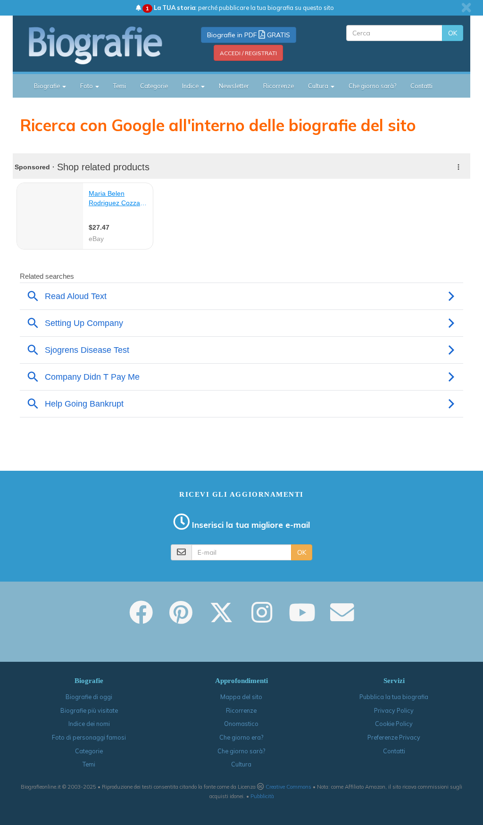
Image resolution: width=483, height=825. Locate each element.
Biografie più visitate (89, 710)
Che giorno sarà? (372, 86)
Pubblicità (262, 796)
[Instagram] (261, 619)
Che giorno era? (241, 737)
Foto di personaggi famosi (89, 737)
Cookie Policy (394, 723)
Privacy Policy (394, 710)
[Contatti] (342, 619)
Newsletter (234, 86)
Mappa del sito (241, 696)
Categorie (154, 86)
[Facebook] (141, 619)
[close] (466, 7)
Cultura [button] (319, 86)
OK (452, 33)
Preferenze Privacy (393, 737)
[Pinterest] (180, 619)
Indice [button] (191, 86)
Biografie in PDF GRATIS (248, 35)
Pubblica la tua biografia (393, 696)
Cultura (241, 764)
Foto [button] (87, 86)
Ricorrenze (278, 86)
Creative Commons (288, 786)
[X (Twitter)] (221, 619)
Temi (119, 86)
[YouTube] (302, 619)
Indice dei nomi (89, 723)
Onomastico (241, 723)
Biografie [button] (47, 86)
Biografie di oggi (89, 696)
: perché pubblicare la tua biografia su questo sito (240, 7)
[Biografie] (96, 45)
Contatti (421, 86)
